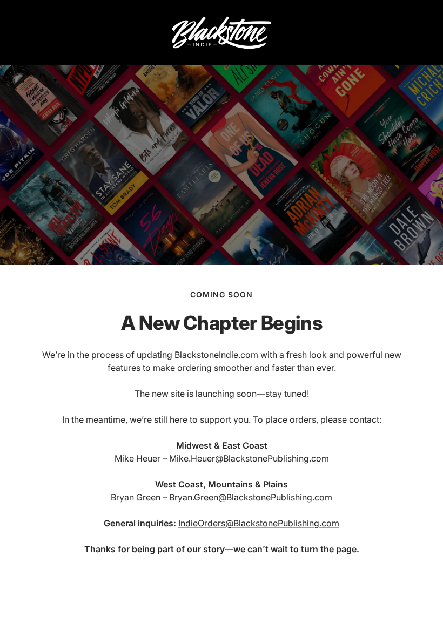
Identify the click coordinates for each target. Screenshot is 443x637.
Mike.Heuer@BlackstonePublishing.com (249, 458)
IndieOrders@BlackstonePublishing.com (258, 523)
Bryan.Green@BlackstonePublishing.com (250, 497)
